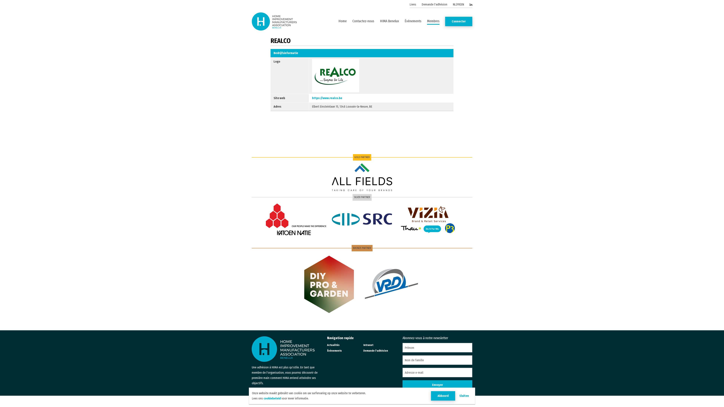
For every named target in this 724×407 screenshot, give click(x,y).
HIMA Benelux (389, 21)
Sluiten (464, 396)
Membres (433, 21)
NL (454, 4)
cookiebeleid (272, 398)
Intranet (368, 345)
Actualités (333, 345)
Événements (413, 21)
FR (458, 4)
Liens (413, 4)
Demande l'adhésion (434, 4)
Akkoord (443, 396)
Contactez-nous (363, 21)
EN (462, 4)
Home (342, 21)
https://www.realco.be (327, 98)
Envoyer (437, 385)
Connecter (459, 21)
